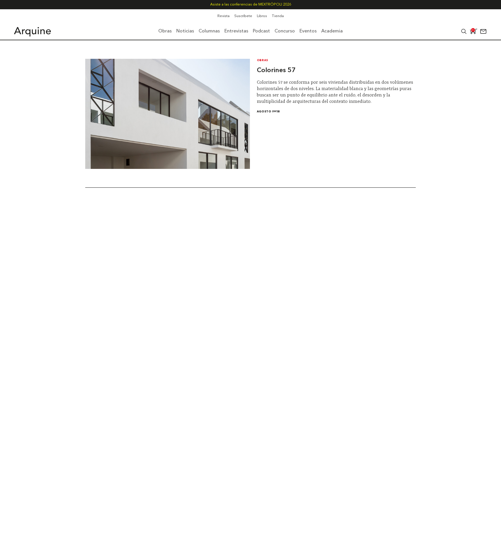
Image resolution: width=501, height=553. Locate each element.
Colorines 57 (276, 70)
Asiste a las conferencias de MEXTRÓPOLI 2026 (250, 4)
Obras (262, 60)
